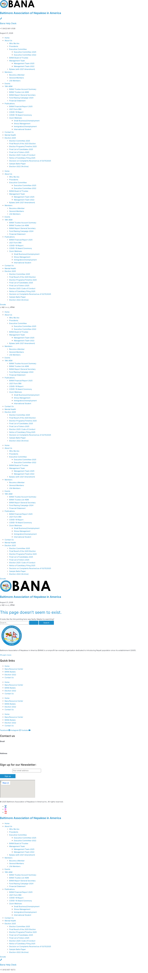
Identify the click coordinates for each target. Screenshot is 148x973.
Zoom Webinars (15, 118)
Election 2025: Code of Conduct (22, 155)
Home (7, 38)
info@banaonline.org (8, 744)
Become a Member (17, 75)
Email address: (6, 770)
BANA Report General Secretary (22, 95)
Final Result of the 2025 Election (22, 143)
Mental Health (10, 135)
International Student (22, 129)
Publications (10, 103)
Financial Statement (17, 101)
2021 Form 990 (15, 109)
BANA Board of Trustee (18, 58)
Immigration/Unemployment (25, 126)
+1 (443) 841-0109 (7, 749)
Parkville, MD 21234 (8, 759)
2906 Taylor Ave (6, 756)
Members (8, 72)
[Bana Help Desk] (1, 18)
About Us (8, 40)
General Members (16, 78)
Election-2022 (10, 675)
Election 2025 (10, 138)
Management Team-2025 (24, 63)
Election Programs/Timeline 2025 (23, 146)
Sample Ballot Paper (17, 164)
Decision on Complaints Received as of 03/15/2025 (30, 161)
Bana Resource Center (14, 669)
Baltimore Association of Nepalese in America (30, 13)
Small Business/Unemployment (26, 121)
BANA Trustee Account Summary (22, 89)
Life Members (14, 81)
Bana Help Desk (8, 23)
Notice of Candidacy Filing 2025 (22, 158)
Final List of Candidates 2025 (21, 149)
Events (7, 83)
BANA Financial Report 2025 (20, 106)
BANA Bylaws (10, 672)
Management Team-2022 (24, 66)
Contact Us (9, 132)
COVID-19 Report (16, 112)
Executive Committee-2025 (25, 52)
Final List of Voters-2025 (19, 152)
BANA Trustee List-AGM (19, 92)
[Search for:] (19, 623)
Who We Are (14, 43)
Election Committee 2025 (19, 141)
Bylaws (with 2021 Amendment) (22, 69)
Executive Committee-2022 (25, 55)
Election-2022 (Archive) (19, 166)
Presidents (13, 46)
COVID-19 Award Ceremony (20, 115)
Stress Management (22, 123)
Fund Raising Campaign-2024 (21, 98)
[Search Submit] (33, 623)
